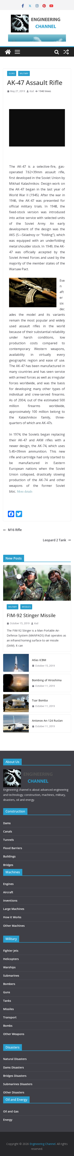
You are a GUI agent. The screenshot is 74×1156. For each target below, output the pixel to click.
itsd (32, 91)
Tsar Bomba (40, 700)
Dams (7, 823)
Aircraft (8, 892)
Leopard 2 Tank (54, 540)
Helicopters (11, 959)
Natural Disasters (15, 1059)
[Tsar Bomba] (16, 703)
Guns (12, 73)
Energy (7, 1120)
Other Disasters (13, 1092)
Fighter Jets (10, 950)
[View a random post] (66, 52)
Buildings (9, 856)
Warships (9, 967)
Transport (10, 1017)
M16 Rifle (15, 530)
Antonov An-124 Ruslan (47, 720)
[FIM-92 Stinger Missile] (37, 583)
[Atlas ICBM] (16, 663)
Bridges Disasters (14, 1076)
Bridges (8, 865)
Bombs (7, 1026)
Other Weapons (13, 1034)
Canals (7, 831)
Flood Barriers (12, 848)
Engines (8, 884)
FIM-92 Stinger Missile (31, 615)
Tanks (7, 1001)
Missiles (26, 606)
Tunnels (8, 840)
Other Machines (14, 926)
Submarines (11, 975)
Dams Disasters (13, 1067)
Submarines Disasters (17, 1084)
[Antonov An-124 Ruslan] (16, 723)
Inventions (10, 900)
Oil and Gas (11, 1111)
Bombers (9, 984)
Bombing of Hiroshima (47, 680)
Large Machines (13, 909)
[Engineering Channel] (8, 52)
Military (24, 73)
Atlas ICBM (39, 660)
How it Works (12, 917)
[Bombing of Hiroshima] (16, 683)
